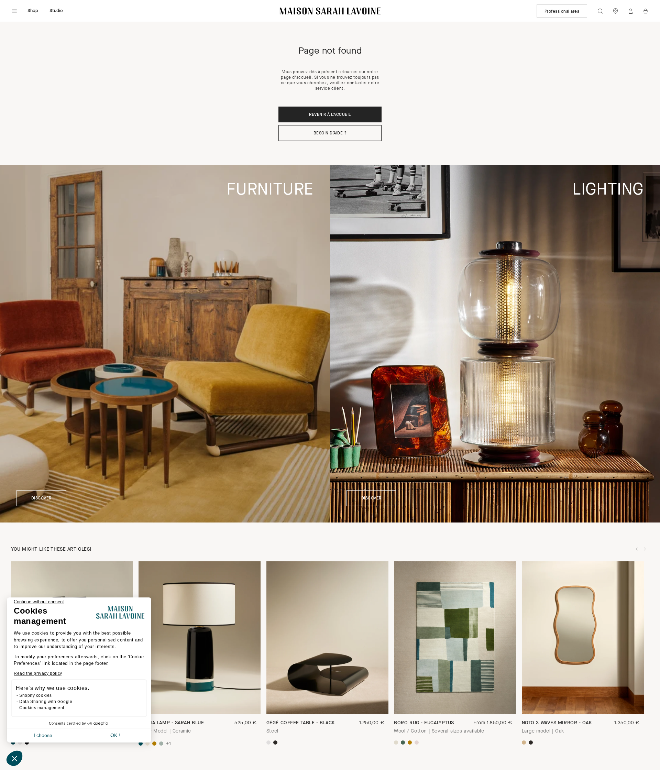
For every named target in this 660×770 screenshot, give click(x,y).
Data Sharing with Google (45, 701)
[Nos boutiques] (615, 11)
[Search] (600, 11)
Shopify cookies (35, 695)
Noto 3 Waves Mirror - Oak (557, 723)
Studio (56, 11)
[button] (14, 758)
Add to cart (455, 702)
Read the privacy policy (38, 673)
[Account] (630, 11)
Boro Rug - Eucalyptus (424, 723)
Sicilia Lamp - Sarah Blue (171, 723)
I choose (43, 735)
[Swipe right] (645, 549)
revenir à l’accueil (330, 115)
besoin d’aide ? (330, 133)
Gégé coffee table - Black (300, 723)
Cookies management (41, 707)
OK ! (115, 735)
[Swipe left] (636, 549)
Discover (41, 498)
